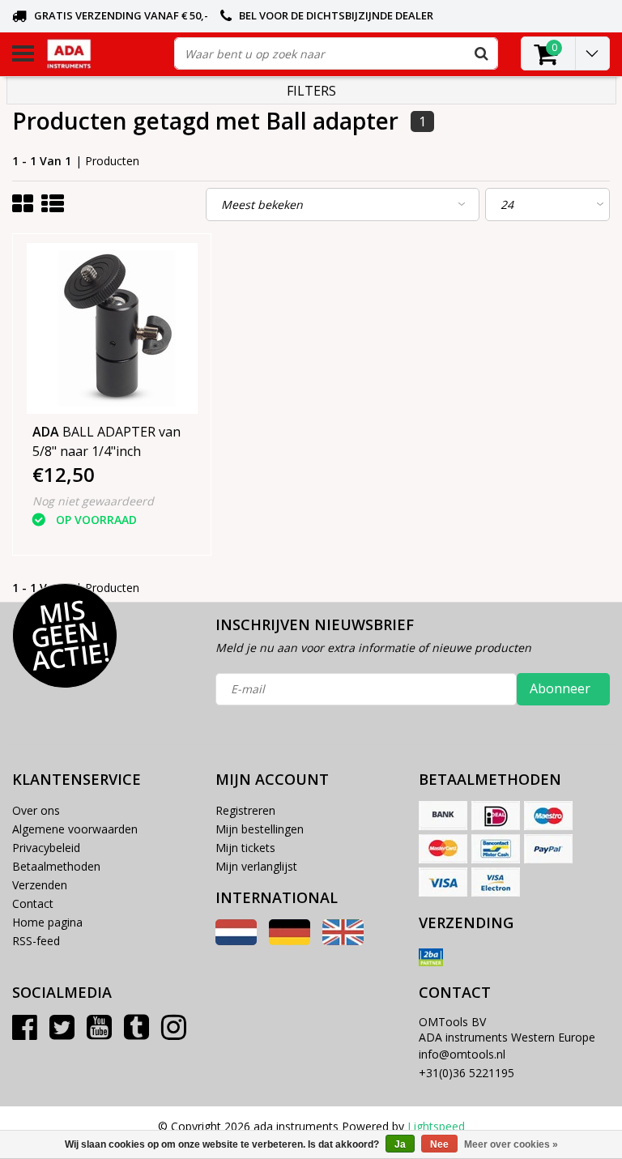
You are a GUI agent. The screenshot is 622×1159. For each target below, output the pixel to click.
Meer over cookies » (511, 1144)
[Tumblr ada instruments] (136, 1033)
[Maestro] (548, 815)
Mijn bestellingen (259, 829)
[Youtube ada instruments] (99, 1033)
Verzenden (39, 885)
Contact (32, 903)
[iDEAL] (495, 815)
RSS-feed (36, 940)
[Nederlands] (236, 940)
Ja (400, 1144)
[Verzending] (431, 957)
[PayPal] (548, 848)
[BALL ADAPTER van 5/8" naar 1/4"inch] (112, 328)
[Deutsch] (289, 940)
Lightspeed (436, 1126)
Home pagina (47, 922)
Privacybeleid (46, 847)
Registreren (245, 810)
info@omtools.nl (462, 1054)
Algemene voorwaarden (75, 829)
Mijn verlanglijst (256, 866)
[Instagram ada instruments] (173, 1033)
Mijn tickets (245, 847)
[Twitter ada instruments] (62, 1033)
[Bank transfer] (443, 815)
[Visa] (443, 882)
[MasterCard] (443, 848)
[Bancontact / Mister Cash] (495, 848)
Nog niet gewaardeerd (93, 501)
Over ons (36, 810)
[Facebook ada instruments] (24, 1033)
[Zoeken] (481, 53)
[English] (343, 940)
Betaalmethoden (56, 866)
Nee (439, 1144)
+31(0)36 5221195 (466, 1072)
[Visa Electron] (495, 882)
